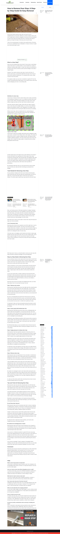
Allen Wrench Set (43, 371)
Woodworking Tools (43, 379)
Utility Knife (42, 344)
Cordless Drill (42, 329)
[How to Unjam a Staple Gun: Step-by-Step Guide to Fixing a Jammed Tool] (42, 165)
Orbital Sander (42, 342)
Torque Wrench (43, 384)
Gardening (27, 2)
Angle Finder (42, 360)
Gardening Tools (43, 372)
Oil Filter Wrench (43, 394)
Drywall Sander (43, 364)
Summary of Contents (21, 59)
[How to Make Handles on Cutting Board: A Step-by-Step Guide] (25, 205)
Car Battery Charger (43, 387)
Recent (50, 7)
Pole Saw (42, 375)
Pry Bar (41, 367)
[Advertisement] (22, 52)
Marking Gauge (43, 368)
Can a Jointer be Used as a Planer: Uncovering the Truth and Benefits (17, 200)
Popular (43, 7)
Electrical (45, 2)
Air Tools (42, 357)
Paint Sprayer (42, 330)
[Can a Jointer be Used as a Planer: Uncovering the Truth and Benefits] (9, 200)
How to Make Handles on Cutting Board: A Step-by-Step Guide (32, 205)
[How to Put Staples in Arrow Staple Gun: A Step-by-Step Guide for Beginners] (42, 290)
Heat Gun (42, 338)
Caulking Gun (42, 348)
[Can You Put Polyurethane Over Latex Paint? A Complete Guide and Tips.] (9, 205)
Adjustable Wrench (43, 361)
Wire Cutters (42, 349)
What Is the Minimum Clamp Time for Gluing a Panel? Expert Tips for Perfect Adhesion (32, 200)
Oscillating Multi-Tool (43, 363)
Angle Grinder (42, 333)
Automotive (22, 2)
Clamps (42, 345)
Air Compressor (43, 383)
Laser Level (42, 341)
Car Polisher (42, 391)
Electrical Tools (42, 376)
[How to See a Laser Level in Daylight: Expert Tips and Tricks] (42, 41)
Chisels (41, 380)
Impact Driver (42, 334)
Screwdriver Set (43, 353)
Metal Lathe (42, 352)
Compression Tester (43, 395)
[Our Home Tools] (10, 2)
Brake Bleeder (42, 388)
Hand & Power (39, 2)
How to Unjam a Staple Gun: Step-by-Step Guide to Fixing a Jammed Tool (48, 135)
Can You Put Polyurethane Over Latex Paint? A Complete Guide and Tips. (17, 205)
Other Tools (50, 2)
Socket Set (42, 356)
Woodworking (33, 2)
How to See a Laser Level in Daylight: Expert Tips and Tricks (49, 11)
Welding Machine (43, 337)
